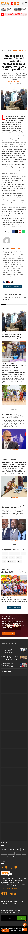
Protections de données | (19, 901)
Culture (23, 554)
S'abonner (21, 918)
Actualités (5, 554)
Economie (5, 557)
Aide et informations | (13, 903)
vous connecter (13, 297)
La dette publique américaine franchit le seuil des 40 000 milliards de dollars (9, 666)
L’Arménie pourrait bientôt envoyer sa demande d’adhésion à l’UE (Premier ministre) (13, 416)
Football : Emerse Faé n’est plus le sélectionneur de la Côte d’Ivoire (10, 11)
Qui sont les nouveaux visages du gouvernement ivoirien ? (13, 506)
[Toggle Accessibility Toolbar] (24, 924)
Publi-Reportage (11, 561)
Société (19, 561)
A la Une (3, 579)
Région (9, 50)
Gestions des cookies (6, 906)
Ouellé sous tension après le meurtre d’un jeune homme (23, 10)
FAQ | (11, 901)
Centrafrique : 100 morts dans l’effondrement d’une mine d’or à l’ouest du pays (10, 658)
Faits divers (12, 557)
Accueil (4, 50)
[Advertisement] (14, 32)
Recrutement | (4, 903)
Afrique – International (14, 554)
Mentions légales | (5, 901)
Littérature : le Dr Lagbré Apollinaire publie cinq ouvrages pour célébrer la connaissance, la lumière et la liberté (14, 464)
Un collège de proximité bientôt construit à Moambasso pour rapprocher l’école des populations (12, 336)
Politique (19, 557)
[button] (23, 15)
